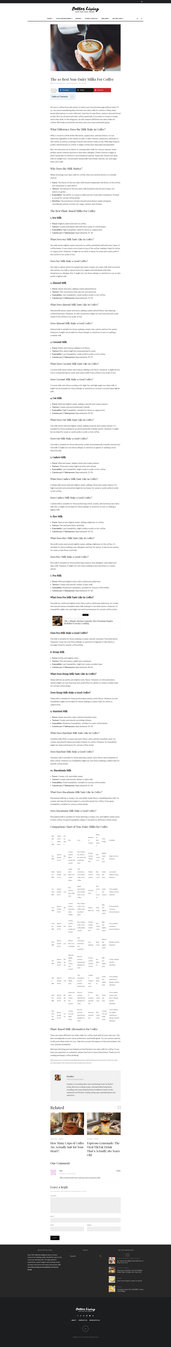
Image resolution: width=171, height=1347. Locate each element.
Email (52, 1225)
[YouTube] (89, 1315)
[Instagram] (83, 1315)
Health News (53, 1139)
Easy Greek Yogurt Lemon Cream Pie (129, 1281)
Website (89, 1225)
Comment (53, 1195)
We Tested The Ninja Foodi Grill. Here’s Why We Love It (130, 1262)
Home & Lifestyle (91, 18)
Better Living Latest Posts (57, 83)
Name (52, 1216)
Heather (70, 1076)
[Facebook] (77, 1315)
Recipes (78, 18)
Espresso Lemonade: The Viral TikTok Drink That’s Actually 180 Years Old (103, 1149)
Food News (90, 1139)
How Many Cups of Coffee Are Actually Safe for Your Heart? (67, 1147)
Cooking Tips (68, 618)
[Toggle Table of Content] (71, 96)
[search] (100, 1256)
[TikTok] (93, 1315)
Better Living (118, 18)
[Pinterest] (86, 1315)
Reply (118, 1171)
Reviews (137, 1258)
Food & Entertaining (63, 18)
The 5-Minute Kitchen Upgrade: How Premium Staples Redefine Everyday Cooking (88, 622)
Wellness (105, 18)
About (73, 1320)
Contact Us (82, 1320)
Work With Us (94, 1320)
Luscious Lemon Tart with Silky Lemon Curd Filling (130, 1290)
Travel (49, 18)
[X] (80, 1315)
